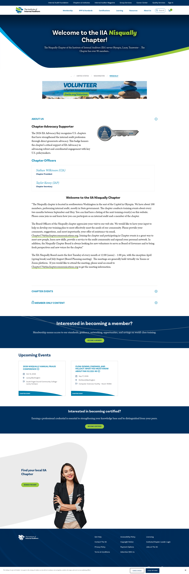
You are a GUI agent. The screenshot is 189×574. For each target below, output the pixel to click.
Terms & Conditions (102, 552)
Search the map (30, 485)
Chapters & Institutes (81, 3)
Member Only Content (49, 303)
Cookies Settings (137, 570)
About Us (147, 11)
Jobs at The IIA (152, 547)
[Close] (185, 570)
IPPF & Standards (86, 11)
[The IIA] (28, 11)
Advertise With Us (127, 552)
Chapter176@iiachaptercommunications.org (55, 235)
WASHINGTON (99, 76)
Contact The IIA (101, 542)
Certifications (104, 11)
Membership (68, 11)
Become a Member (95, 340)
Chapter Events (42, 291)
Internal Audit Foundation (58, 3)
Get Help (98, 537)
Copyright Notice (127, 542)
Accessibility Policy (127, 537)
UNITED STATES (83, 76)
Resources (133, 11)
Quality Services (158, 3)
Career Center (142, 3)
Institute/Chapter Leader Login (158, 542)
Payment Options (127, 547)
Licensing (150, 537)
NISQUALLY (114, 76)
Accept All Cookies (152, 570)
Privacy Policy (100, 547)
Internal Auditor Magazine (105, 3)
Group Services (126, 3)
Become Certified (94, 426)
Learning (119, 11)
